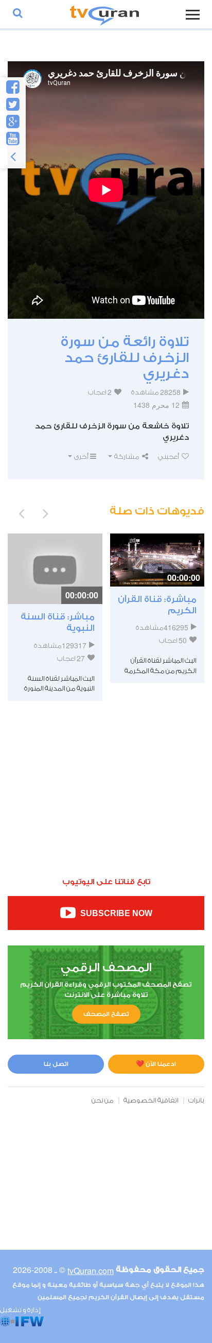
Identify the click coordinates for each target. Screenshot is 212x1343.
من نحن (103, 1100)
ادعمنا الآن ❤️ (156, 1063)
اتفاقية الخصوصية (151, 1100)
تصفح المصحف (106, 1014)
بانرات (196, 1100)
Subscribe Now (115, 913)
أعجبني (169, 456)
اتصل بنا (56, 1063)
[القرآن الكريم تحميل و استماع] (104, 14)
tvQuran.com (90, 1271)
